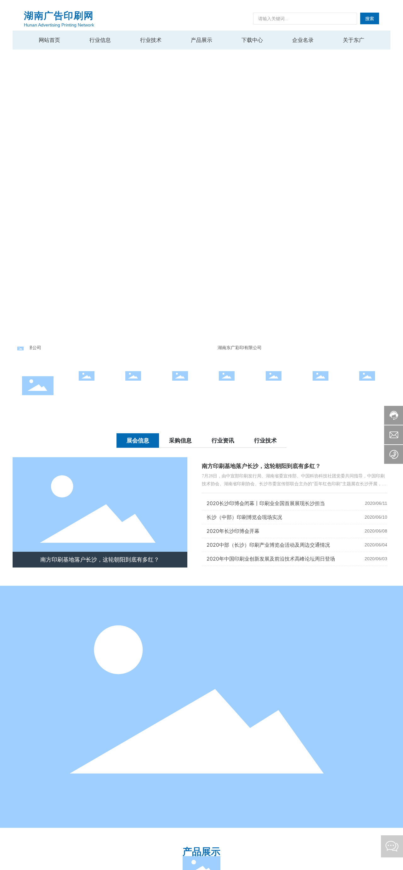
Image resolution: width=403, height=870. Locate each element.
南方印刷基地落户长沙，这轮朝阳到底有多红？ (99, 559)
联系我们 (320, 388)
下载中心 (274, 388)
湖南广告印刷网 (59, 15)
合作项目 (133, 388)
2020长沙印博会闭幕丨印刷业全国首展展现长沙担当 (266, 503)
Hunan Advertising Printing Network (59, 24)
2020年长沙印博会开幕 (233, 531)
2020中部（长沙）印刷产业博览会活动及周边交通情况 (268, 545)
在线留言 (367, 388)
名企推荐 (180, 388)
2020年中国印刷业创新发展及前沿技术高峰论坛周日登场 (271, 559)
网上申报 (87, 388)
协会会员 (227, 388)
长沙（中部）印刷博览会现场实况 (244, 517)
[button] (387, 170)
